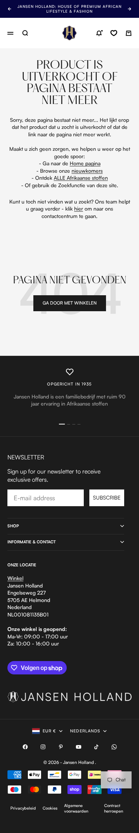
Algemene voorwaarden (76, 808)
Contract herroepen (113, 808)
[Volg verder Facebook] (25, 747)
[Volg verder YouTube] (79, 747)
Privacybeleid (23, 808)
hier (78, 208)
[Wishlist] (114, 33)
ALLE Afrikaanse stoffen (81, 178)
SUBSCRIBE (106, 497)
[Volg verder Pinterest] (61, 747)
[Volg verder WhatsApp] (114, 747)
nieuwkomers (87, 170)
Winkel (15, 578)
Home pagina (85, 163)
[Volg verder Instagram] (43, 747)
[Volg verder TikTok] (96, 747)
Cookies (50, 808)
